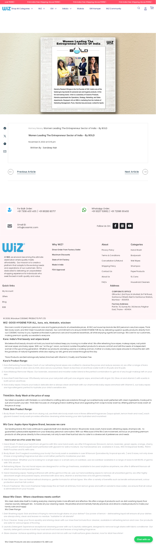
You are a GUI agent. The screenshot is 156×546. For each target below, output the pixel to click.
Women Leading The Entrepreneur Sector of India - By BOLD (75, 128)
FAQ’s (104, 282)
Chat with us (143, 539)
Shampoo (135, 266)
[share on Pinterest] (4, 143)
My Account (7, 291)
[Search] (139, 8)
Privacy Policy (108, 250)
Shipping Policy (109, 266)
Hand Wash (136, 250)
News (39, 128)
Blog (4, 302)
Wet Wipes (135, 260)
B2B (4, 307)
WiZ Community (113, 8)
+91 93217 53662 (100, 211)
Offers (5, 296)
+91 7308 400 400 (26, 211)
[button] (22, 8)
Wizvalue (15, 318)
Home (31, 128)
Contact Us (107, 271)
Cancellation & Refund (112, 260)
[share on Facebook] (4, 128)
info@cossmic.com (28, 227)
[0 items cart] (152, 8)
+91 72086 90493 (120, 211)
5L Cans (134, 276)
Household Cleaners (140, 282)
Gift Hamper (95, 8)
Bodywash (136, 255)
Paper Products (138, 271)
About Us (106, 276)
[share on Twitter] (4, 136)
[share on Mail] (4, 151)
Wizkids (80, 8)
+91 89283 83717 (47, 211)
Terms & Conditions (111, 255)
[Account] (145, 8)
